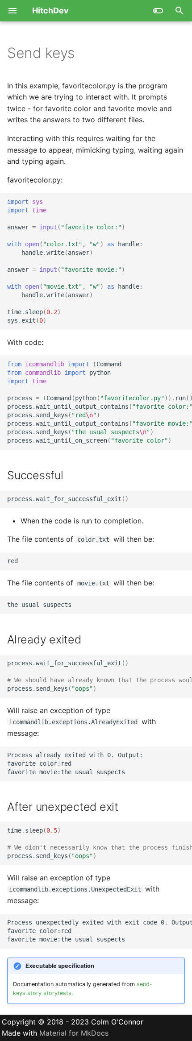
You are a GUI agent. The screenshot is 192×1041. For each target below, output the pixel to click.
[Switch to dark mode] (158, 11)
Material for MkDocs (74, 1033)
